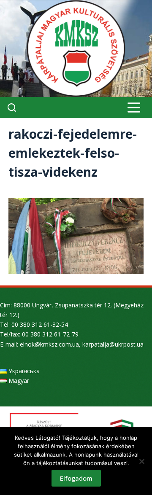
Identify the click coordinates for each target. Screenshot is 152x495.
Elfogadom (76, 478)
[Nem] (141, 461)
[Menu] (133, 107)
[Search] (12, 107)
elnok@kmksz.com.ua (49, 344)
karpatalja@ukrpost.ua (113, 344)
